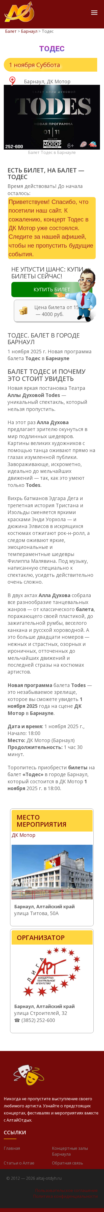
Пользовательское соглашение (66, 1190)
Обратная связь (67, 1163)
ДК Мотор (23, 835)
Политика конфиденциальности (65, 1196)
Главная (12, 1148)
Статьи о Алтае (19, 1163)
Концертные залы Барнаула (70, 1151)
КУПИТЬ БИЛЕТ (52, 289)
